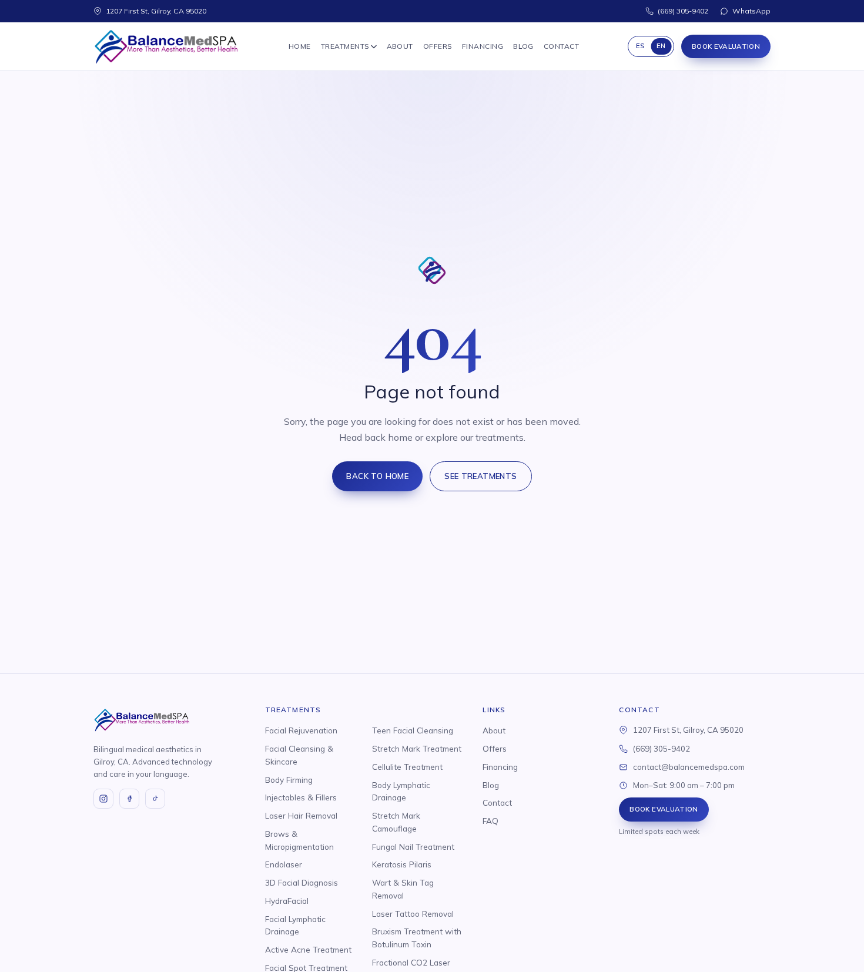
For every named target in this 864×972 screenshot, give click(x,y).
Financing (482, 46)
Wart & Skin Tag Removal (403, 888)
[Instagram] (103, 799)
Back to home (377, 476)
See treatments (480, 476)
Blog (523, 46)
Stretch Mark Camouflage (396, 821)
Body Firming (289, 780)
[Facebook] (129, 799)
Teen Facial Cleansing (412, 730)
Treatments (345, 46)
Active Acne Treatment (308, 949)
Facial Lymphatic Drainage (295, 925)
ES (640, 46)
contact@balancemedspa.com (689, 767)
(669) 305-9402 (683, 10)
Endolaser (283, 864)
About (400, 46)
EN (661, 46)
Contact (561, 46)
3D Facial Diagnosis (301, 882)
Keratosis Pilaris (401, 864)
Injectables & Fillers (301, 797)
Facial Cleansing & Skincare (299, 754)
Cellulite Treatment (407, 767)
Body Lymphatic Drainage (401, 791)
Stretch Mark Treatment (416, 748)
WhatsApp (751, 10)
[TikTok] (155, 799)
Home (300, 46)
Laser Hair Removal (301, 815)
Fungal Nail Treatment (413, 847)
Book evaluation (726, 46)
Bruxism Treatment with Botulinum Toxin (416, 937)
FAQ (490, 821)
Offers (437, 46)
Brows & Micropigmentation (299, 840)
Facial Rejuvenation (301, 730)
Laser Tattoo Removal (413, 914)
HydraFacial (287, 901)
